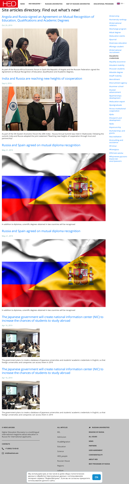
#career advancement (115, 91)
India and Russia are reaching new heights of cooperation (42, 78)
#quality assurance (117, 62)
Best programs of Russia (99, 464)
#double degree (116, 72)
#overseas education (118, 43)
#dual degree (115, 32)
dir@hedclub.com (11, 453)
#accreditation (115, 136)
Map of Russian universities (78, 4)
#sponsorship (115, 127)
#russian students (117, 69)
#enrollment (114, 79)
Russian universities (53, 4)
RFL (58, 432)
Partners (93, 446)
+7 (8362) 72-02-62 (12, 449)
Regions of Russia (96, 432)
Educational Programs (104, 4)
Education (61, 446)
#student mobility (116, 65)
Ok (96, 477)
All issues (93, 437)
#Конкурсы (114, 149)
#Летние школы (116, 153)
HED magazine (34, 4)
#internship (114, 16)
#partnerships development (115, 97)
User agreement (95, 450)
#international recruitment (115, 51)
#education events (117, 36)
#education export (117, 101)
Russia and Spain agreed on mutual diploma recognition (41, 145)
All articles (62, 427)
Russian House (63, 461)
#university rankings (118, 19)
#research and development (115, 119)
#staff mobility (115, 76)
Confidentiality (96, 455)
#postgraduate (115, 105)
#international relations (115, 24)
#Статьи (113, 146)
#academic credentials (114, 57)
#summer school (116, 86)
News (22, 4)
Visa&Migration (63, 442)
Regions (60, 466)
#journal (113, 39)
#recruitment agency (118, 83)
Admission (61, 437)
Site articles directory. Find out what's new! (41, 9)
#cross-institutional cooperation (117, 109)
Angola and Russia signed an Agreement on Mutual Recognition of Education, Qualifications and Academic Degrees (48, 18)
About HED (93, 459)
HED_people (62, 456)
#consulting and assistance (116, 141)
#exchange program (117, 29)
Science (60, 451)
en (122, 3)
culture (60, 470)
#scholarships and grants (117, 132)
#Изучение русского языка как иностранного (118, 158)
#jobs (111, 114)
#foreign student (116, 46)
